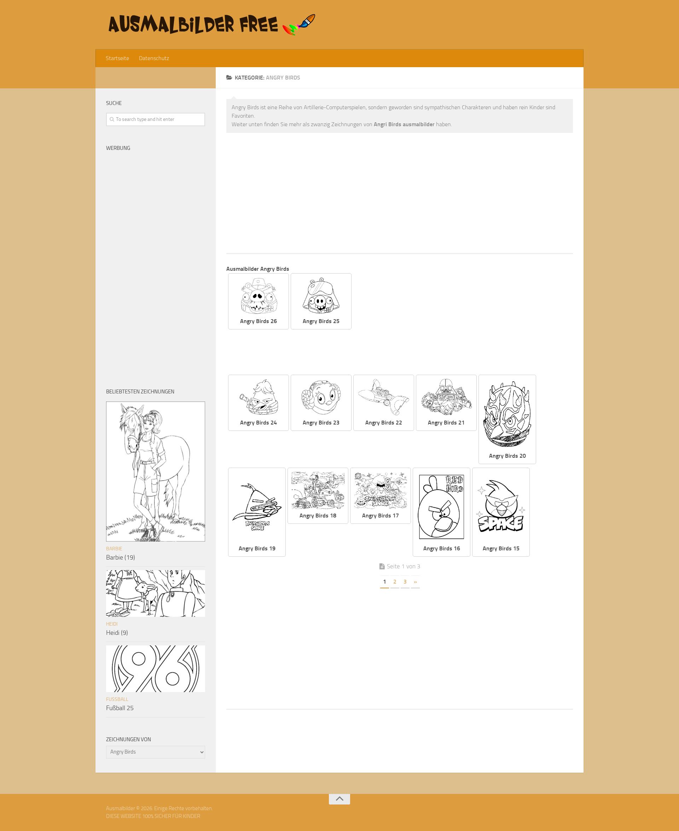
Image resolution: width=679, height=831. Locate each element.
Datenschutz (154, 58)
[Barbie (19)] (155, 472)
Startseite (117, 58)
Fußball (117, 699)
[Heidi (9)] (155, 593)
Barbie (114, 549)
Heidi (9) (117, 633)
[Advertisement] (399, 193)
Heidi (111, 624)
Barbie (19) (120, 557)
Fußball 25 (120, 708)
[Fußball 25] (155, 668)
